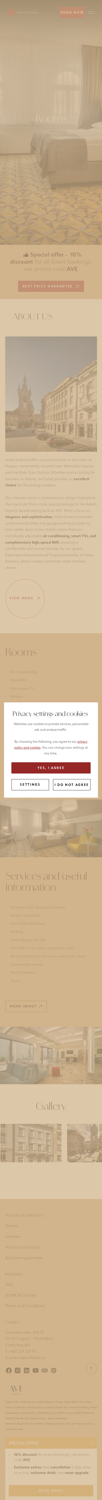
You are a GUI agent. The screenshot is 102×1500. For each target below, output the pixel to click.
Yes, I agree (51, 768)
